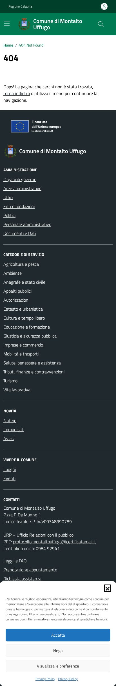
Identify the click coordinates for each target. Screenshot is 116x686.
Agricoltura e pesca (21, 264)
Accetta (58, 635)
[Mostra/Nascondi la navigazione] (6, 23)
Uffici (8, 197)
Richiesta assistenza (22, 578)
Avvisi (8, 438)
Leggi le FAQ (15, 560)
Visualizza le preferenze (58, 666)
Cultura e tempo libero (24, 318)
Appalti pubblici (17, 291)
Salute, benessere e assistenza (32, 362)
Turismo (10, 380)
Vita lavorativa (16, 389)
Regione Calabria (20, 6)
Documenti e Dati (19, 233)
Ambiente (12, 273)
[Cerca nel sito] (101, 24)
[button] (107, 588)
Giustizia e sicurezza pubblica (30, 335)
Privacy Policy (45, 679)
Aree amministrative (22, 188)
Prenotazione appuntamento (30, 569)
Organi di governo (19, 179)
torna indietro (16, 93)
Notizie (9, 420)
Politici (9, 215)
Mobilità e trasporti (21, 353)
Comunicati (13, 429)
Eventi (9, 478)
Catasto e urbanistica (23, 309)
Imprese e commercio (23, 344)
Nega (58, 650)
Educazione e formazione (26, 327)
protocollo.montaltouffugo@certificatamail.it (54, 541)
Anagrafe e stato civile (24, 282)
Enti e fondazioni (19, 206)
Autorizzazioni (16, 300)
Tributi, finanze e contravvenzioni (33, 371)
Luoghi (9, 469)
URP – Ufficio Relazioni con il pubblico (38, 535)
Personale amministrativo (27, 224)
